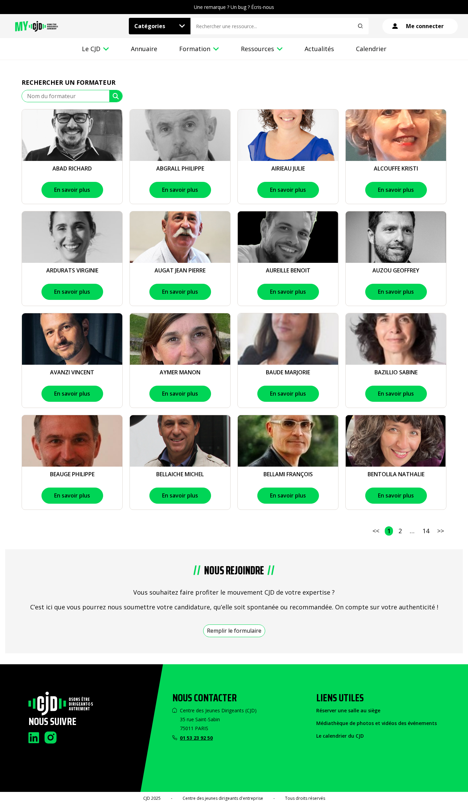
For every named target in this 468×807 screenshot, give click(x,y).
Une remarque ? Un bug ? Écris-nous (234, 7)
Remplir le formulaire (234, 630)
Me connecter (425, 26)
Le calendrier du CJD (340, 736)
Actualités (319, 49)
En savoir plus (72, 190)
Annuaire (144, 49)
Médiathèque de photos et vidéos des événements (376, 723)
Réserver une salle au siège (348, 710)
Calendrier (371, 49)
